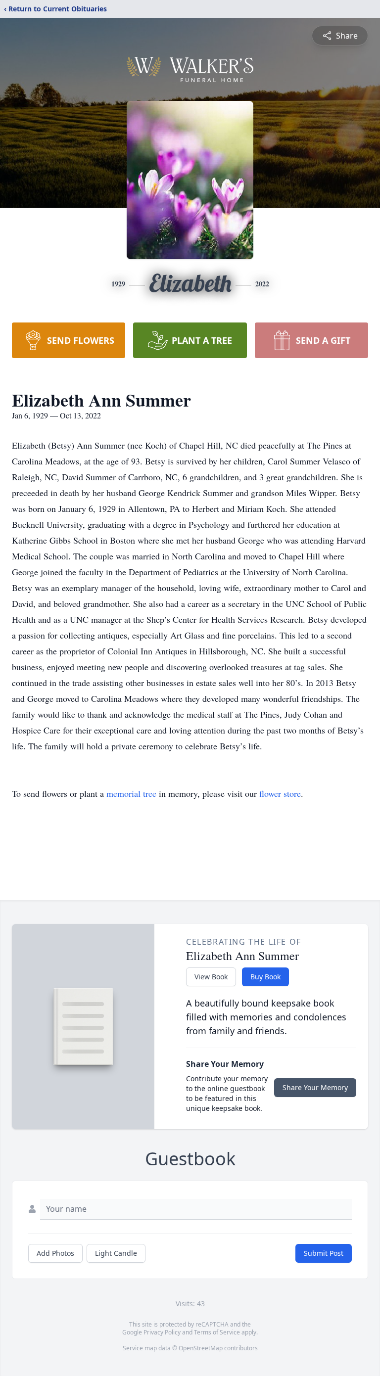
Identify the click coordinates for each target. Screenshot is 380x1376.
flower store (280, 793)
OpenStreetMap (201, 1348)
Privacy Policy (162, 1332)
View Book (211, 976)
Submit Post (323, 1253)
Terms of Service (217, 1332)
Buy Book (265, 976)
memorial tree (131, 793)
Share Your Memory (315, 1087)
